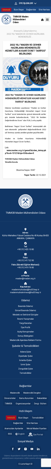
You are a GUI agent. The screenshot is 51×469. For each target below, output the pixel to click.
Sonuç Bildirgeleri (25, 336)
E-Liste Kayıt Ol (25, 464)
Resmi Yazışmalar (25, 319)
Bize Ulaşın (19, 9)
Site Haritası (44, 9)
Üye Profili (25, 327)
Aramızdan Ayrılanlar (14, 428)
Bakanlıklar (42, 398)
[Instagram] (25, 449)
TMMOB (8, 403)
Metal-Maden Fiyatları (36, 428)
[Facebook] (13, 449)
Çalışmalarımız (30, 31)
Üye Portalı (38, 434)
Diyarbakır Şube (26, 356)
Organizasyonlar (23, 403)
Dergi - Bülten (40, 403)
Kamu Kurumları (26, 398)
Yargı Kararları (25, 323)
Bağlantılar (31, 9)
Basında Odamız (25, 306)
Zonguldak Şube (25, 369)
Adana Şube (25, 352)
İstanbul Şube (25, 360)
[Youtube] (32, 449)
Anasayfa (18, 31)
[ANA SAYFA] (42, 19)
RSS (10, 434)
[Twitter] (19, 449)
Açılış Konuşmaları (25, 332)
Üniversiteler (10, 398)
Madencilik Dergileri (32, 393)
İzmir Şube (25, 364)
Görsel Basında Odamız (25, 310)
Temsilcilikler (25, 373)
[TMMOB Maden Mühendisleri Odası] (6, 19)
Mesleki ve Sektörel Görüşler (25, 315)
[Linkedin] (38, 449)
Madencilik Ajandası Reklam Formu (25, 340)
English (21, 434)
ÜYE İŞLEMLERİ (26, 3)
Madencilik (15, 393)
